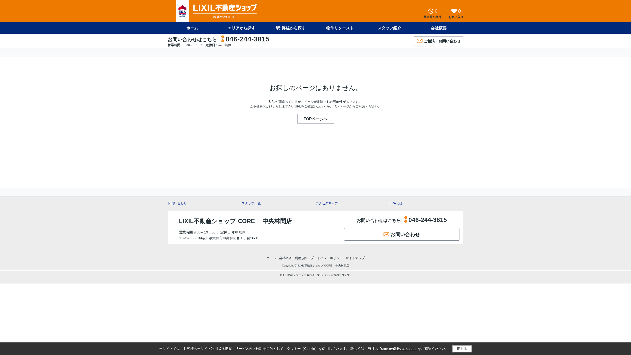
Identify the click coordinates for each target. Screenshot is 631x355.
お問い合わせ (177, 203)
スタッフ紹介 (389, 28)
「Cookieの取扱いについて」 (398, 349)
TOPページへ (316, 119)
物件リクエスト (340, 28)
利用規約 (301, 258)
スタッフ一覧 (251, 203)
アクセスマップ (327, 203)
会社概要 (439, 28)
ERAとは (396, 203)
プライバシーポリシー (327, 258)
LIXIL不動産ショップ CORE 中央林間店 (235, 221)
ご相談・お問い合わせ (442, 41)
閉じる (462, 349)
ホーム (192, 28)
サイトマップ (355, 258)
